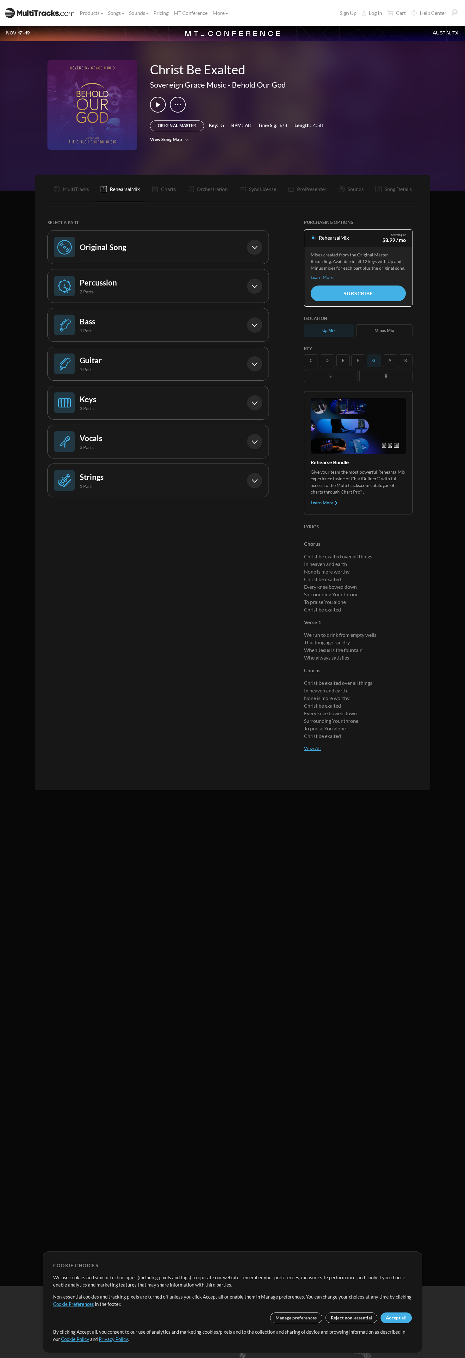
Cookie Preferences (73, 1304)
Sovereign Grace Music (188, 84)
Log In (375, 13)
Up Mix (329, 330)
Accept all (396, 1317)
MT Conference (191, 13)
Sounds (137, 13)
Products (90, 13)
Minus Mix (384, 330)
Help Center (433, 13)
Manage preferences (296, 1317)
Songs (114, 13)
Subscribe (358, 293)
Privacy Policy (113, 1339)
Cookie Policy (75, 1339)
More (219, 13)
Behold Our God (259, 84)
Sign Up (348, 13)
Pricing (161, 13)
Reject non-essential (351, 1317)
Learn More (322, 277)
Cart (401, 13)
